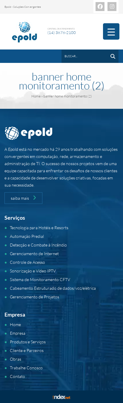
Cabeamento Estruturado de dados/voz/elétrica (53, 288)
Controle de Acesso (27, 262)
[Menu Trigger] (111, 31)
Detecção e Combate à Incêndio (38, 244)
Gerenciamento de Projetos (34, 296)
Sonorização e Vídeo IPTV (33, 270)
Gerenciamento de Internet (34, 253)
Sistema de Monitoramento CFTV (40, 279)
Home (36, 96)
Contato (17, 376)
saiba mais (20, 198)
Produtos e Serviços (28, 341)
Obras (15, 359)
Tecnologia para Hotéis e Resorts (39, 227)
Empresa (17, 333)
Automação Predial (27, 236)
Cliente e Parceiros (27, 350)
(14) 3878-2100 (61, 32)
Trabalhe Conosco (26, 367)
